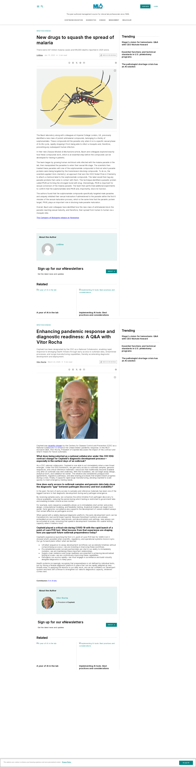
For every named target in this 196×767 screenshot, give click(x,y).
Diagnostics (91, 20)
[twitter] (77, 63)
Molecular (126, 20)
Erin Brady (52, 581)
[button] (38, 6)
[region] (98, 763)
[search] (41, 6)
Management (114, 20)
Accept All (186, 763)
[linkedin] (73, 63)
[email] (84, 63)
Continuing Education (74, 20)
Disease (102, 20)
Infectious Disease (44, 31)
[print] (116, 63)
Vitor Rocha (41, 362)
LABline (40, 55)
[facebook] (69, 63)
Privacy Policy (66, 762)
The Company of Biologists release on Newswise (58, 218)
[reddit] (80, 63)
